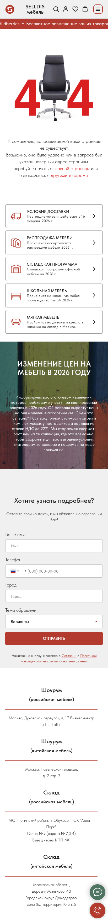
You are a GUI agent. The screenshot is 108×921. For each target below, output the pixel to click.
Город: (11, 585)
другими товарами (69, 175)
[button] (56, 9)
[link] (66, 9)
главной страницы (71, 168)
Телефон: (14, 559)
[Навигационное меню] (98, 9)
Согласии (69, 655)
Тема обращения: (22, 610)
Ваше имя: (15, 534)
